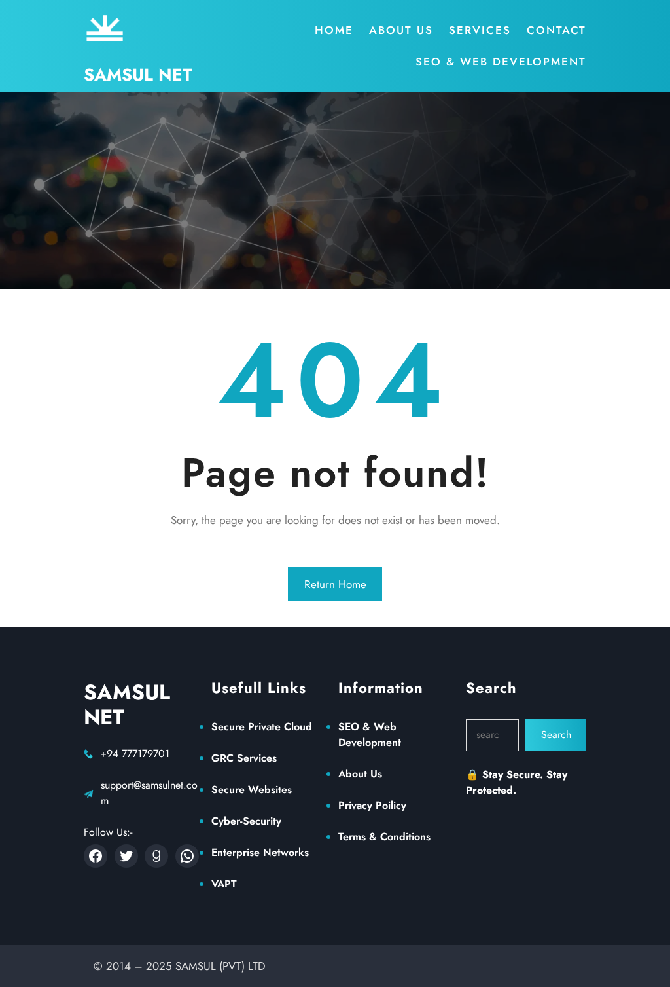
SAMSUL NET (138, 74)
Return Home (335, 584)
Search (556, 734)
